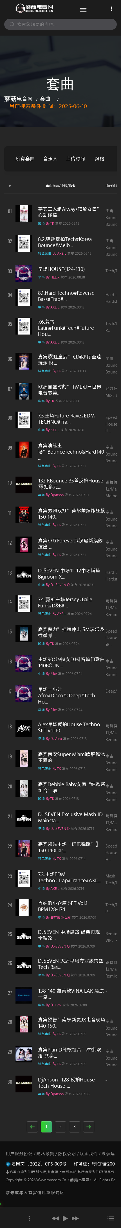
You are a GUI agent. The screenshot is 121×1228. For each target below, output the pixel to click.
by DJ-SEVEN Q (58, 585)
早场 (41, 277)
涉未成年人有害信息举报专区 (35, 1192)
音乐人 (50, 159)
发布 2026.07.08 (77, 1094)
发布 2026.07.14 (82, 829)
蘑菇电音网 (18, 99)
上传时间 (75, 159)
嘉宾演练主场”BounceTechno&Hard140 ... (71, 452)
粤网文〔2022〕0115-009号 (39, 1164)
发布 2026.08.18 (67, 223)
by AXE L (59, 253)
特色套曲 (44, 253)
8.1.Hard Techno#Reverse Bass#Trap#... (66, 296)
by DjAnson (55, 495)
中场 (41, 307)
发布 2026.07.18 (75, 739)
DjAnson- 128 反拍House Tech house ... (66, 1083)
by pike (51, 674)
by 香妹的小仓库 (58, 917)
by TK (50, 223)
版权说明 (67, 1154)
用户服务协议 (19, 1154)
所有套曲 (25, 159)
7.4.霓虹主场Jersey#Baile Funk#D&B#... (65, 602)
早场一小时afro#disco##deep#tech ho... (66, 695)
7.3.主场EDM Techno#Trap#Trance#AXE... (69, 877)
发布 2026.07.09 (84, 917)
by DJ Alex (54, 739)
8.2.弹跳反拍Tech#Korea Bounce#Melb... (65, 242)
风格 (99, 159)
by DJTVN (53, 1005)
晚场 (41, 223)
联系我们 (89, 1154)
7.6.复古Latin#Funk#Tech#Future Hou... (66, 328)
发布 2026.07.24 (79, 614)
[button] (55, 1218)
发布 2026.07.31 (72, 430)
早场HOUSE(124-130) (61, 269)
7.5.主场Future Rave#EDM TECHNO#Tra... (66, 419)
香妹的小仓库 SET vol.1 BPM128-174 (63, 906)
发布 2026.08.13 (72, 307)
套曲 (45, 99)
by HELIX (53, 277)
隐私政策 (45, 1154)
